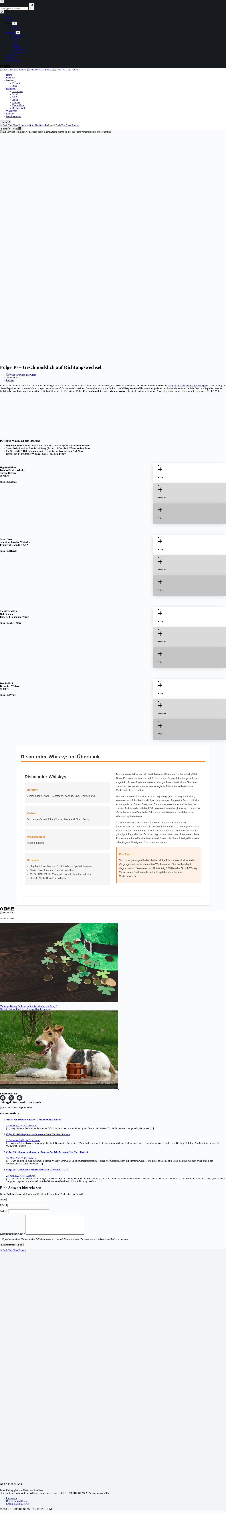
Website (4, 1211)
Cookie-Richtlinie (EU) (17, 1504)
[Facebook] (2, 909)
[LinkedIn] (12, 909)
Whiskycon (11, 111)
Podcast (16, 83)
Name (3, 1199)
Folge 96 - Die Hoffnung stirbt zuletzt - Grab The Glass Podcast (38, 1134)
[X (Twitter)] (5, 909)
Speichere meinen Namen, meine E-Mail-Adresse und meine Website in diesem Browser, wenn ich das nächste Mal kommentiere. (66, 1239)
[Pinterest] (9, 909)
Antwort (32, 1125)
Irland (15, 94)
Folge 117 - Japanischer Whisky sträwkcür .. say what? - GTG (37, 1169)
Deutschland (18, 105)
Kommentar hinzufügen (12, 1233)
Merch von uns (13, 116)
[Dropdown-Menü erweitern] (15, 81)
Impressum (11, 1498)
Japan (15, 99)
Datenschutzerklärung (16, 1501)
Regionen (11, 88)
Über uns (10, 77)
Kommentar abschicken (11, 1245)
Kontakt (10, 113)
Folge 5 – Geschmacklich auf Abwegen (187, 385)
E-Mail (3, 1205)
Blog (14, 86)
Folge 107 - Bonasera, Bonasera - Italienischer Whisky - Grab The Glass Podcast (47, 1152)
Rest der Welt (18, 108)
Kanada (16, 102)
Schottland (17, 91)
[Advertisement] (92, 416)
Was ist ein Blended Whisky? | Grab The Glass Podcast (33, 1119)
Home (9, 75)
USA (14, 97)
